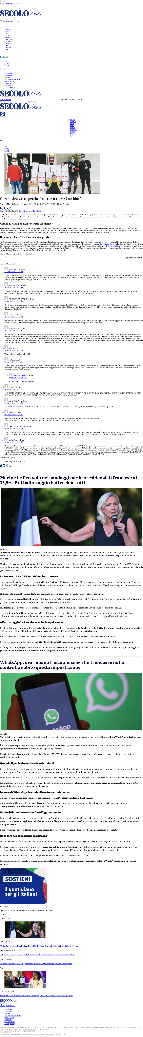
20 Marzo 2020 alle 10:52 (13, 389)
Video (6, 35)
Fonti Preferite (38, 211)
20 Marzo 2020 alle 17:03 (13, 317)
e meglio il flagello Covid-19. (106, 244)
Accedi (17, 3)
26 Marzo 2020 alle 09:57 (18, 378)
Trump (6, 65)
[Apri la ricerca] (1, 141)
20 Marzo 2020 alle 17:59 (13, 301)
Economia (8, 39)
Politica (7, 29)
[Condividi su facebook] (1, 209)
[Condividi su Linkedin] (4, 209)
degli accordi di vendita (114, 246)
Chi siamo (8, 73)
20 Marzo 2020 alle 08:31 (13, 415)
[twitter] (5, 1)
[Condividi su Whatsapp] (7, 209)
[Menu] (1, 111)
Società (7, 37)
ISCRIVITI (4, 914)
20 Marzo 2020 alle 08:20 (13, 428)
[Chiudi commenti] (1, 260)
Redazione (8, 75)
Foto (6, 49)
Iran (5, 61)
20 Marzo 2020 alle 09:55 (13, 403)
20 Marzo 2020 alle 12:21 (13, 330)
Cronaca (7, 31)
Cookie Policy (9, 85)
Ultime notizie (9, 81)
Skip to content (5, 100)
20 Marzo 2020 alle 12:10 (13, 350)
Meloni (6, 63)
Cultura (7, 41)
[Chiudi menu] (1, 20)
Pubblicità (8, 83)
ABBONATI (10, 3)
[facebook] (1, 1)
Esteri (6, 33)
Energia (73, 134)
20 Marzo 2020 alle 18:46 (13, 287)
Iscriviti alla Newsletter (12, 79)
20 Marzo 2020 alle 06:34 (13, 442)
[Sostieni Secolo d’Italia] (23, 903)
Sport (6, 45)
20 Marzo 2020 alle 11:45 (13, 362)
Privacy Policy (9, 87)
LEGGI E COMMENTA (134, 258)
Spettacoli (7, 43)
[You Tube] (3, 1)
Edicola (2, 3)
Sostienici (7, 77)
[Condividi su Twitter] (10, 209)
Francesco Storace (19, 376)
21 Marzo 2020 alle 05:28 (13, 272)
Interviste (7, 47)
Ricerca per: (4, 102)
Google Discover (24, 211)
